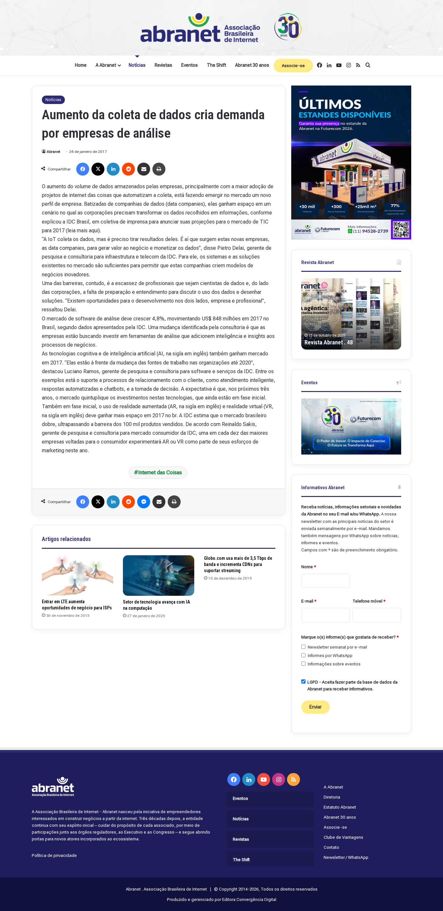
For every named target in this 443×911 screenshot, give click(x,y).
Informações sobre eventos (334, 664)
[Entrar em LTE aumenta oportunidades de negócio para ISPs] (77, 575)
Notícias (137, 65)
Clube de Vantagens (343, 837)
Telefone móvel (369, 601)
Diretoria (332, 797)
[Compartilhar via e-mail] (143, 169)
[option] (351, 314)
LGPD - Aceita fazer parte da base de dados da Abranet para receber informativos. (352, 685)
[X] (97, 169)
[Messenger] (143, 501)
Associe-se (293, 65)
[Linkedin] (113, 169)
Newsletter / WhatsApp (346, 857)
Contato (331, 847)
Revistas (163, 65)
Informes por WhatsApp (330, 655)
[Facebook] (82, 169)
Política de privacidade (54, 855)
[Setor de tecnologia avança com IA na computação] (158, 575)
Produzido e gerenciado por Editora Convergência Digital (221, 899)
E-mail (309, 601)
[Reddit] (128, 169)
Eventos (189, 65)
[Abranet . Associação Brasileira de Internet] (221, 27)
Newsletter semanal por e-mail (337, 647)
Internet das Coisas (160, 472)
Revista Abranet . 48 (329, 342)
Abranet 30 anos (252, 65)
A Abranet (106, 65)
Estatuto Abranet (340, 807)
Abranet (53, 151)
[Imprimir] (158, 169)
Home (81, 65)
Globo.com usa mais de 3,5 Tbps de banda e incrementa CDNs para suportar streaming (238, 564)
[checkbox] (303, 647)
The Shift (216, 65)
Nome (308, 566)
